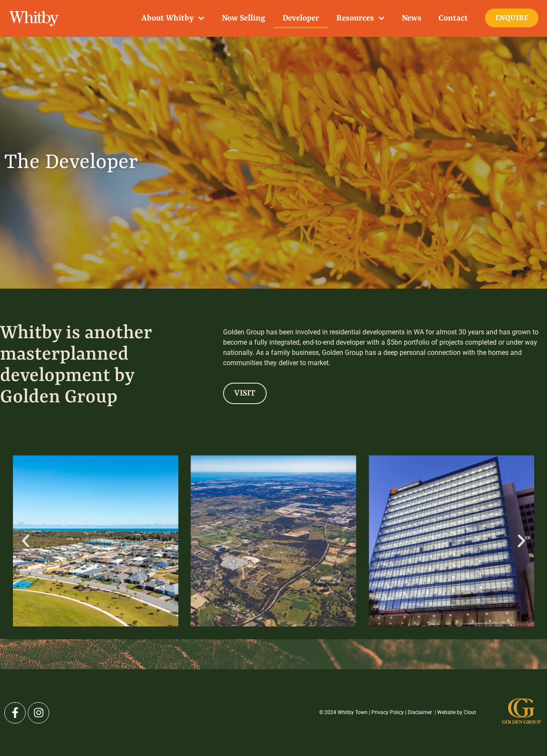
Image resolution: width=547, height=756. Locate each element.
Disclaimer (420, 712)
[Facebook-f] (15, 713)
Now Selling (243, 18)
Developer (300, 18)
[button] (25, 540)
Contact (453, 18)
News (411, 18)
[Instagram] (38, 713)
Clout (470, 712)
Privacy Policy (387, 712)
